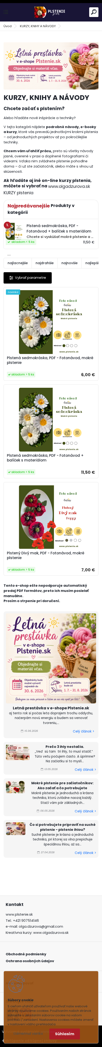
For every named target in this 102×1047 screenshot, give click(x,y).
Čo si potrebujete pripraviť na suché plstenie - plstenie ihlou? (63, 827)
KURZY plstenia (18, 193)
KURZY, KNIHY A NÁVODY (38, 26)
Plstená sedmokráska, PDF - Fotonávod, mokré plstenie (50, 360)
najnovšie (69, 263)
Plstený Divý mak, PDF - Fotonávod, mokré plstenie (45, 555)
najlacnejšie (18, 263)
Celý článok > (83, 731)
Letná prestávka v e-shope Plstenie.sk (51, 708)
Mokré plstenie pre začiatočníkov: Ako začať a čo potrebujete (62, 786)
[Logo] (51, 12)
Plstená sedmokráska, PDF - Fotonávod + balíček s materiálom (45, 458)
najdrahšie (45, 263)
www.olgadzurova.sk (69, 186)
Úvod (8, 26)
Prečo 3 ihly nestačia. (65, 746)
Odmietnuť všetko (28, 1033)
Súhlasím (64, 1034)
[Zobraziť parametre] (28, 277)
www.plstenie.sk (19, 914)
